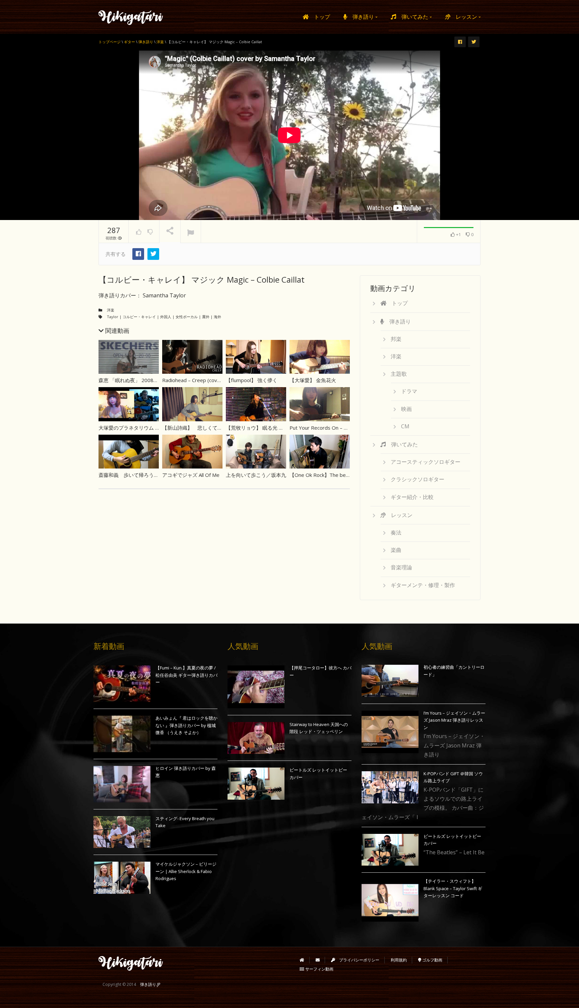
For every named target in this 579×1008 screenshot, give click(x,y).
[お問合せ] (318, 960)
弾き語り (361, 16)
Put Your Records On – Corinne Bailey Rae (338, 427)
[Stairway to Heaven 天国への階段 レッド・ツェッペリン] (256, 738)
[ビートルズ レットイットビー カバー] (256, 784)
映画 (406, 409)
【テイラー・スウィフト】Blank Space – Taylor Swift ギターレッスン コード (453, 888)
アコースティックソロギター (425, 461)
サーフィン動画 (318, 969)
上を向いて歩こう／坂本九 (256, 475)
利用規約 (399, 960)
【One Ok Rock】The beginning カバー (334, 475)
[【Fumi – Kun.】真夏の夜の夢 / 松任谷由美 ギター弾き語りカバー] (121, 683)
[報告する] (190, 232)
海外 (217, 316)
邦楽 (396, 339)
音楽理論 (401, 567)
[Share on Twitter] (153, 254)
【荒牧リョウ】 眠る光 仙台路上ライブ (270, 427)
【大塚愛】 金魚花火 (313, 380)
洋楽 (110, 309)
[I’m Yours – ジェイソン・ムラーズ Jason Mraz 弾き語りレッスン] (390, 732)
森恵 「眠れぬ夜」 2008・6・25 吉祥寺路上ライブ (158, 380)
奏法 (396, 532)
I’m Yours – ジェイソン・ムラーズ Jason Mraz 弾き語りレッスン (454, 720)
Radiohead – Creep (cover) (193, 380)
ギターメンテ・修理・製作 (423, 585)
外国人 (165, 316)
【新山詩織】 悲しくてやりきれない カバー (213, 427)
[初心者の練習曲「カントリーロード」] (390, 681)
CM (405, 426)
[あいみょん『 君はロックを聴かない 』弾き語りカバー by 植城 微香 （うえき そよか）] (121, 734)
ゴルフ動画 (431, 960)
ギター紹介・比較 (412, 497)
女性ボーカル (187, 316)
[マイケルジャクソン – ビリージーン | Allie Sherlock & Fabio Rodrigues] (121, 878)
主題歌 (399, 373)
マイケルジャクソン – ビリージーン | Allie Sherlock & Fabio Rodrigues (185, 871)
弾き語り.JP (150, 984)
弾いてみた (413, 16)
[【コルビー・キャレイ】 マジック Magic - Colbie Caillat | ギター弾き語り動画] (131, 16)
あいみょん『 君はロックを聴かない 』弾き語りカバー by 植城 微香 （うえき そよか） (186, 725)
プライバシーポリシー (357, 960)
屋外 (205, 316)
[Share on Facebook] (138, 254)
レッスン (464, 16)
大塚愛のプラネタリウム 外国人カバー (142, 427)
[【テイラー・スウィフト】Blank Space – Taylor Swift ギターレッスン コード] (390, 900)
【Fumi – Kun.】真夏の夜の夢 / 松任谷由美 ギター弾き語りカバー (186, 675)
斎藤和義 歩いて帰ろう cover (135, 475)
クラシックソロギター (417, 479)
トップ (319, 16)
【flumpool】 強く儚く (251, 380)
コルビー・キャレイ (139, 316)
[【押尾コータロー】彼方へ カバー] (256, 686)
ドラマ (409, 391)
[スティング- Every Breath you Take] (121, 832)
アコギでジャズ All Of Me (190, 475)
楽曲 (396, 550)
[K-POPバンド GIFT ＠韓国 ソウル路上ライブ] (390, 787)
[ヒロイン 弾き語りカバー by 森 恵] (121, 784)
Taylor (112, 316)
